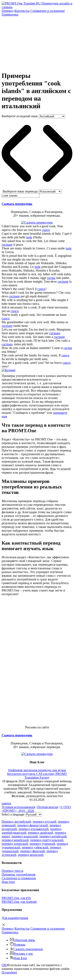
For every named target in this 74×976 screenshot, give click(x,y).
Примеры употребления (18, 874)
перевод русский (44, 821)
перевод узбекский (35, 847)
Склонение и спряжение (19, 878)
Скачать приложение (28, 949)
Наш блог (8, 882)
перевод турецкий (42, 843)
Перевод (8, 11)
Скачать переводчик (17, 204)
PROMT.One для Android (19, 901)
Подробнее (9, 972)
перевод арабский (40, 832)
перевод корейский (15, 840)
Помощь (19, 944)
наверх (6, 803)
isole (29, 237)
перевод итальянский (33, 829)
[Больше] (8, 370)
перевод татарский (15, 843)
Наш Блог (20, 958)
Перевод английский (16, 821)
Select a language (13, 814)
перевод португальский (46, 840)
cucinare (7, 244)
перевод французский (32, 825)
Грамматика (10, 14)
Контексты (22, 11)
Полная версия (47, 807)
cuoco (46, 230)
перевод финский (32, 851)
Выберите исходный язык (20, 116)
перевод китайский (53, 836)
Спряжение (47, 11)
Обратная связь (24, 940)
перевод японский (31, 855)
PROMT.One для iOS (16, 898)
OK (4, 965)
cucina (51, 278)
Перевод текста (12, 870)
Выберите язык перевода (20, 191)
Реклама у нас (23, 953)
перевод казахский (25, 836)
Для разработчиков (15, 918)
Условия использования (18, 807)
